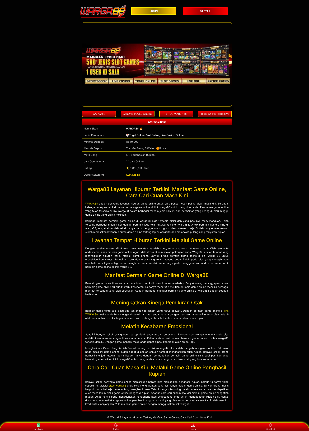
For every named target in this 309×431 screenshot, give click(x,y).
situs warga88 (117, 385)
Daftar (116, 429)
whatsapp (38, 429)
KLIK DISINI (133, 174)
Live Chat (270, 429)
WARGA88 (91, 203)
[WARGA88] (103, 11)
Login (193, 429)
